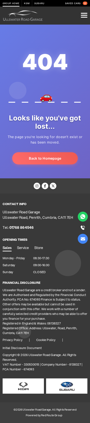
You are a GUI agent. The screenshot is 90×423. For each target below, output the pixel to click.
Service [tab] (23, 247)
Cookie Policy (46, 340)
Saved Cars (75, 3)
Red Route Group (51, 415)
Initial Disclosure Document (22, 348)
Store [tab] (38, 247)
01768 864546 (21, 227)
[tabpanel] (45, 265)
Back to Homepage (45, 158)
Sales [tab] (7, 247)
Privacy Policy (12, 340)
